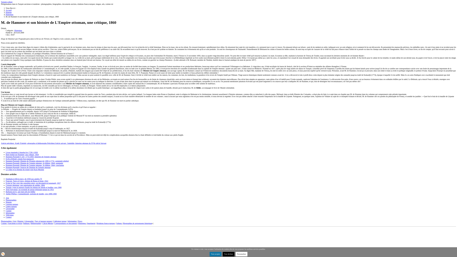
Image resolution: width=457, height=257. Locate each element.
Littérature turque (59, 221)
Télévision (10, 215)
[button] (3, 254)
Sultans (119, 223)
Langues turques (12, 204)
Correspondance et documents (65, 223)
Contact (9, 217)
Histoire (9, 202)
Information (10, 213)
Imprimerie (91, 223)
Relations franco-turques (106, 223)
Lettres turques (11, 206)
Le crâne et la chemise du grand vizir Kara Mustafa (25, 170)
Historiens (18, 31)
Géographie (10, 209)
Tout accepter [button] (215, 254)
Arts (7, 198)
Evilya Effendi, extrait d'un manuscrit (20, 159)
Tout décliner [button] (228, 254)
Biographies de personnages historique (137, 223)
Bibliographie (36, 223)
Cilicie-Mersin (47, 223)
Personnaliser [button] (241, 254)
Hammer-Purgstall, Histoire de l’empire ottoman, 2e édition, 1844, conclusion (35, 165)
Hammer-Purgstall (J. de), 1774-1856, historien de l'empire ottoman (31, 157)
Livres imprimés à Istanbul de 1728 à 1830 (22, 152)
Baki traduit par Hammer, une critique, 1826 (22, 155)
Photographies (11, 200)
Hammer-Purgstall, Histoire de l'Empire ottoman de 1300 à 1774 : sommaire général (37, 161)
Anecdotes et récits (15, 223)
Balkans (26, 223)
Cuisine (8, 211)
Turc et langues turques (43, 221)
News (80, 221)
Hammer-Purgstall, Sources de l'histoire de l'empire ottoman (28, 167)
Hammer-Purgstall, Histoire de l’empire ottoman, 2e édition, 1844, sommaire (34, 163)
